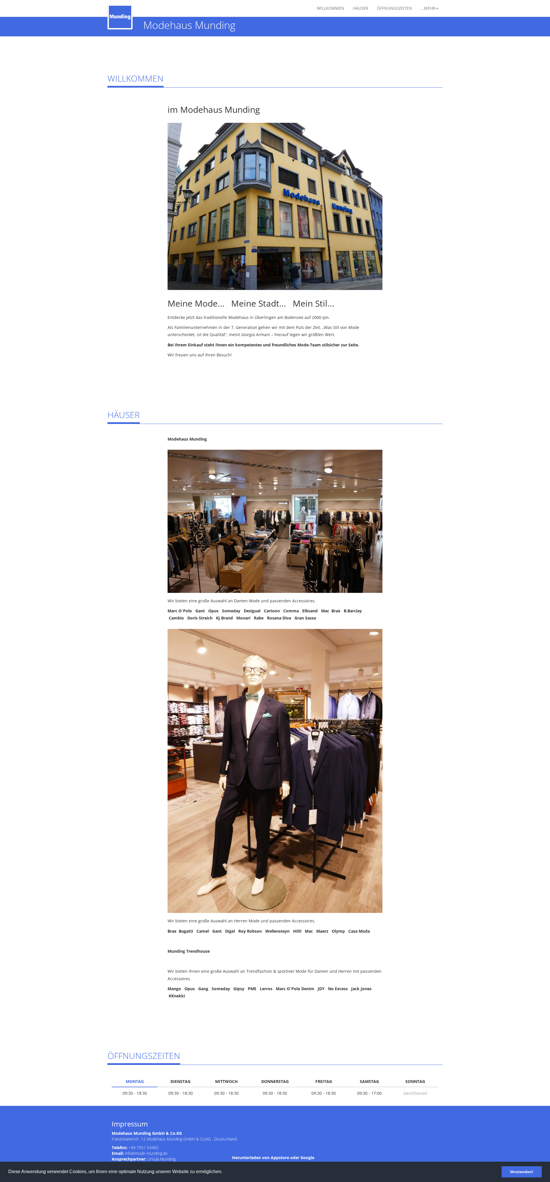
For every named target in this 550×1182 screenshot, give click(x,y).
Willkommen (330, 8)
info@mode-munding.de (146, 1153)
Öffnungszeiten (394, 8)
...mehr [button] (428, 8)
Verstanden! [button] (521, 1171)
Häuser (360, 8)
